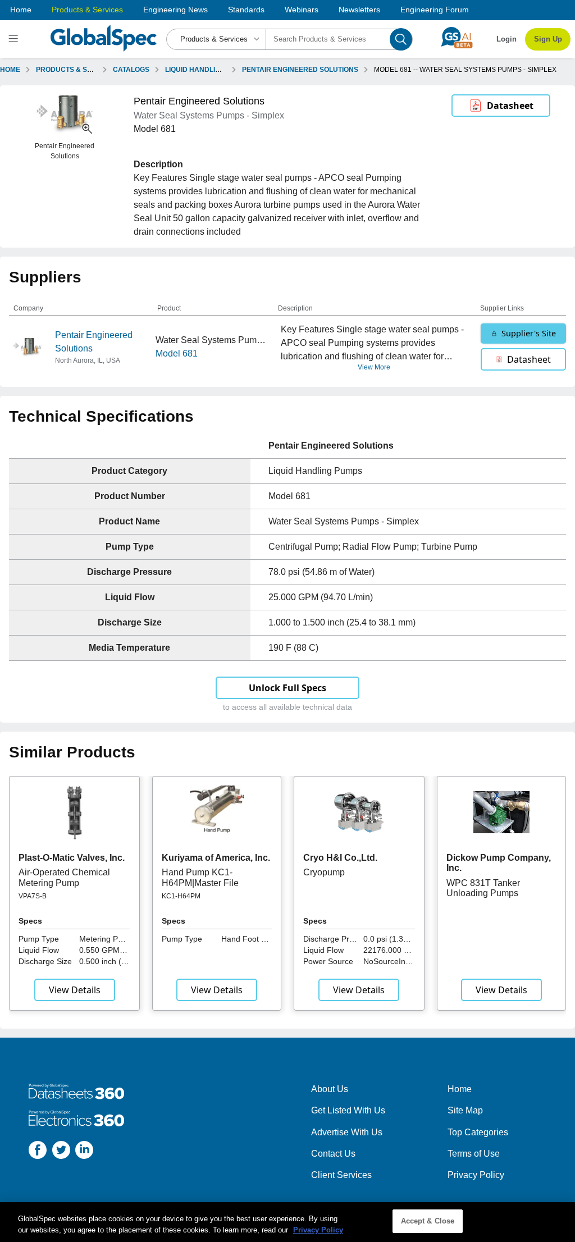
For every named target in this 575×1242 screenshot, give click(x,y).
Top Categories (478, 1132)
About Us (329, 1089)
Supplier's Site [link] (528, 333)
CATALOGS (131, 70)
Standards (246, 9)
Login (506, 39)
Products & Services (87, 9)
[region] (287, 1222)
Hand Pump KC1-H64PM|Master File (200, 877)
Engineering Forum (434, 9)
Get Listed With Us (348, 1110)
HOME (10, 70)
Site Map (465, 1110)
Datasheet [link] (510, 105)
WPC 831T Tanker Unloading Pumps (483, 888)
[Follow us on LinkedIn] (84, 1152)
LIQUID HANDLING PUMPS (208, 70)
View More (374, 367)
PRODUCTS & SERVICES (76, 70)
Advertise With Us (346, 1132)
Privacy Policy (476, 1175)
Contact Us (333, 1153)
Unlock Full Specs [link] (287, 688)
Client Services (341, 1175)
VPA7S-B (33, 896)
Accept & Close (428, 1221)
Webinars (301, 9)
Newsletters (359, 9)
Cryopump (324, 872)
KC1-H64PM (181, 896)
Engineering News (175, 9)
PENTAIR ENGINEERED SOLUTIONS (300, 70)
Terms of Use (474, 1153)
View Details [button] (75, 990)
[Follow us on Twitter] (61, 1152)
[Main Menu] (14, 39)
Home (20, 9)
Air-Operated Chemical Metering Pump (64, 877)
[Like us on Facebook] (38, 1152)
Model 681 (177, 353)
